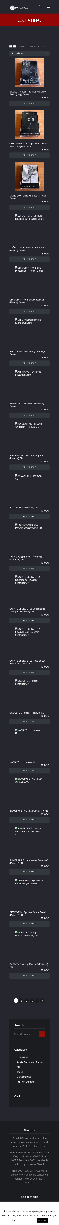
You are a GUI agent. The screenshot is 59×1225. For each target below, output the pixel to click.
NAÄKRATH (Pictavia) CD (22, 762)
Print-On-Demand (26, 1082)
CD (18, 1067)
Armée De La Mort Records (31, 1062)
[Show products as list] (14, 46)
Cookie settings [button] (25, 1220)
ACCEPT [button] (42, 1220)
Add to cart (29, 103)
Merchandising (24, 1077)
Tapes (20, 1072)
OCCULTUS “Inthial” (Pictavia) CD (26, 713)
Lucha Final (22, 1057)
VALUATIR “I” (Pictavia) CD (23, 507)
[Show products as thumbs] (10, 46)
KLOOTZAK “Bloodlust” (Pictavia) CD (28, 811)
